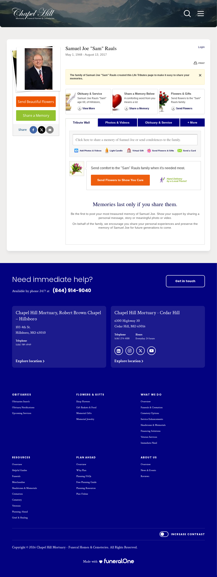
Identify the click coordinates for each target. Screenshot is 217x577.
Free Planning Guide (86, 482)
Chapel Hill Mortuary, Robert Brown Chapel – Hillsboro (58, 316)
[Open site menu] (200, 13)
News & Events (148, 470)
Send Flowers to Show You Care (120, 180)
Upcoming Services (21, 413)
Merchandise (18, 482)
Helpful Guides (19, 470)
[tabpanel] (135, 185)
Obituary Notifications (23, 407)
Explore (29, 361)
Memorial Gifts (84, 413)
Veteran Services (149, 437)
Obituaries (21, 394)
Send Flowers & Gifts (163, 150)
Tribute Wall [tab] (81, 122)
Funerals (16, 476)
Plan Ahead (86, 457)
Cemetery (17, 499)
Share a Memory (36, 115)
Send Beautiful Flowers (36, 101)
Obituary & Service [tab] (158, 122)
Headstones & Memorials (153, 425)
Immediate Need (149, 443)
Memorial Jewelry (85, 419)
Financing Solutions (150, 431)
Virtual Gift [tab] (137, 150)
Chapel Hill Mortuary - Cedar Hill (147, 313)
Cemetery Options (150, 413)
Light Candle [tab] (116, 150)
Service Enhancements (152, 419)
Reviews (145, 476)
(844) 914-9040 (72, 290)
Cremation (17, 493)
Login (201, 47)
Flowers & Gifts (90, 394)
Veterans (16, 505)
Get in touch (185, 281)
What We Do (151, 394)
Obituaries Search (21, 401)
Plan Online (82, 493)
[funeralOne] (119, 561)
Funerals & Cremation (152, 407)
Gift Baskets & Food (86, 407)
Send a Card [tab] (189, 150)
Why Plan (81, 470)
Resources (21, 457)
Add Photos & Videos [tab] (91, 150)
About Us (149, 457)
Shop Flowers (83, 401)
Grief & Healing (20, 517)
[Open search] (187, 13)
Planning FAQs (83, 476)
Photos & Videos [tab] (117, 122)
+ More (196, 122)
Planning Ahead (20, 511)
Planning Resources (86, 488)
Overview (146, 401)
